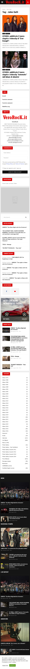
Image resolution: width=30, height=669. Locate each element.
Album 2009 (5, 394)
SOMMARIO (8, 33)
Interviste (4, 438)
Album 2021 (5, 419)
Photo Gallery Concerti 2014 (9, 454)
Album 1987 (5, 384)
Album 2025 (5, 428)
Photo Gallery (5, 445)
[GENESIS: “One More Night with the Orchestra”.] (6, 330)
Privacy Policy (9, 164)
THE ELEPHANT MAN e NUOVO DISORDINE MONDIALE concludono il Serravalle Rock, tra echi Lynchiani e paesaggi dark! (13, 232)
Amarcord (4, 433)
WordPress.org (6, 106)
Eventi (3, 435)
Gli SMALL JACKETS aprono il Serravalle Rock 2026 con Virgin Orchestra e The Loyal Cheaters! (13, 239)
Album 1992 (5, 389)
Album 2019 (5, 414)
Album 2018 (5, 412)
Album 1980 (5, 380)
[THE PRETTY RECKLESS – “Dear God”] (6, 366)
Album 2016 (5, 408)
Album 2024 (5, 426)
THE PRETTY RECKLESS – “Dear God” (11, 248)
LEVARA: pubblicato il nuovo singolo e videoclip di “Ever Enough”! (13, 38)
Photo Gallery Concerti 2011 (9, 449)
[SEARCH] (26, 217)
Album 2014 (5, 403)
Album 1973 (5, 377)
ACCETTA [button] (12, 665)
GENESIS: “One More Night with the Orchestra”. (14, 227)
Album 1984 (5, 382)
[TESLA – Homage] (6, 358)
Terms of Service (20, 164)
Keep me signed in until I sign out (12, 168)
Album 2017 (5, 410)
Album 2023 (5, 424)
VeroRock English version (8, 468)
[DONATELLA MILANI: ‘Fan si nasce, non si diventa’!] (15, 632)
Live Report (5, 440)
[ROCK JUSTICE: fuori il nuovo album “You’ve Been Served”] (4, 518)
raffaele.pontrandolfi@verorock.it (15, 140)
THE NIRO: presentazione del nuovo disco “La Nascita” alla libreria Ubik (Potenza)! (18, 556)
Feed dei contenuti (7, 99)
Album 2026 (5, 431)
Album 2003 (5, 391)
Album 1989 (5, 387)
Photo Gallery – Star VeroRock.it (10, 447)
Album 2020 (5, 417)
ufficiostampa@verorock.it (15, 137)
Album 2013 (5, 401)
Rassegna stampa (6, 461)
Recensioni (4, 463)
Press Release (5, 459)
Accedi (4, 96)
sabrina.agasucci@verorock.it (15, 139)
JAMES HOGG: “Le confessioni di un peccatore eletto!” (14, 548)
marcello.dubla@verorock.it (15, 142)
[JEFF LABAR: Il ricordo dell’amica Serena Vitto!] (4, 651)
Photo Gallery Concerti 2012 (9, 452)
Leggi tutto (5, 665)
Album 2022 (5, 421)
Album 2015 (5, 405)
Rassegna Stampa (7, 524)
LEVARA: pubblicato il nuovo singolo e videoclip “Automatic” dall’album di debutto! (14, 74)
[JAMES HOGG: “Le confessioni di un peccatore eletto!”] (15, 537)
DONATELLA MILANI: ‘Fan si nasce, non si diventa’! (13, 643)
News (4, 33)
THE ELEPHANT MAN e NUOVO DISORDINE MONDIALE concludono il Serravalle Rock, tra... (19, 604)
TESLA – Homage (6, 244)
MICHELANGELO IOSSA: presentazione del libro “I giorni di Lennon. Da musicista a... (18, 565)
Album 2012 (5, 398)
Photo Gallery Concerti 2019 (9, 456)
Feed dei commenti (7, 103)
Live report (5, 572)
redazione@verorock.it (17, 135)
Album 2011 (5, 396)
